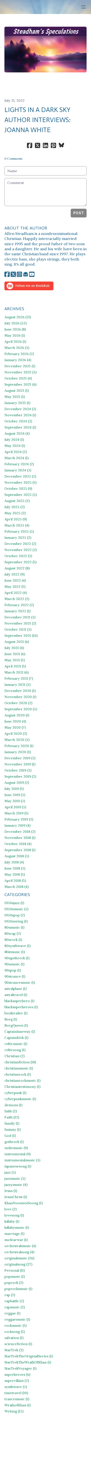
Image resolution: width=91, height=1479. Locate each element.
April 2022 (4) (15, 592)
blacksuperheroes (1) (21, 1007)
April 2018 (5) (15, 880)
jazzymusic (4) (15, 1184)
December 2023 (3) (20, 476)
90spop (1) (12, 970)
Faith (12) (11, 1117)
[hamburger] (83, 7)
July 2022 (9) (14, 574)
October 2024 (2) (18, 421)
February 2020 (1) (18, 746)
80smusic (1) (14, 927)
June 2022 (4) (15, 580)
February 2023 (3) (19, 531)
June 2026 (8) (15, 329)
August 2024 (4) (17, 433)
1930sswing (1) (16, 921)
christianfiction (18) (20, 1062)
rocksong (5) (14, 1331)
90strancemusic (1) (19, 982)
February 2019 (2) (18, 819)
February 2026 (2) (19, 354)
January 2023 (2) (17, 537)
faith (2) (10, 1111)
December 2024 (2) (20, 409)
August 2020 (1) (16, 715)
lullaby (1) (11, 1221)
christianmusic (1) (18, 1068)
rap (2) (9, 1295)
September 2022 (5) (20, 562)
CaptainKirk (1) (16, 1037)
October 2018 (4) (17, 844)
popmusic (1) (14, 1276)
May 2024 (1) (14, 445)
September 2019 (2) (20, 776)
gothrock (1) (14, 1141)
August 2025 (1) (16, 390)
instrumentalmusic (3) (22, 1160)
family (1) (11, 1123)
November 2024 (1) (20, 415)
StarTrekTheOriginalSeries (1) (28, 1356)
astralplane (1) (15, 988)
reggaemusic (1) (17, 1319)
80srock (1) (13, 939)
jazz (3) (10, 1172)
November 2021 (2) (20, 623)
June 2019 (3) (14, 795)
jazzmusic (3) (14, 1178)
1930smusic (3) (16, 909)
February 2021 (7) (18, 678)
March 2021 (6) (16, 672)
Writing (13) (13, 1411)
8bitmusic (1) (14, 952)
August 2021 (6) (16, 641)
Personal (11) (14, 1270)
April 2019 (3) (15, 807)
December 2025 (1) (19, 366)
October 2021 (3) (17, 629)
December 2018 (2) (19, 831)
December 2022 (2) (20, 543)
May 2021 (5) (14, 660)
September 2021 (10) (21, 635)
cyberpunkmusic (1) (20, 1099)
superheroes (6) (17, 1374)
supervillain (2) (16, 1380)
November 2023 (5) (20, 482)
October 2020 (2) (18, 703)
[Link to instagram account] (19, 274)
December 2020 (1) (20, 690)
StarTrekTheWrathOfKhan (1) (27, 1362)
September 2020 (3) (20, 709)
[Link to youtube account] (31, 274)
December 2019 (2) (19, 758)
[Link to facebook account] (7, 274)
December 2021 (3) (19, 617)
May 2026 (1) (14, 335)
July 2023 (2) (14, 507)
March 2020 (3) (16, 739)
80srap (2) (12, 933)
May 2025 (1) (14, 396)
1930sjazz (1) (14, 903)
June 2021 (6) (14, 654)
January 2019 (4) (17, 825)
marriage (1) (14, 1233)
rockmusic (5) (15, 1325)
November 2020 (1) (20, 697)
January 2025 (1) (17, 403)
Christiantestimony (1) (22, 1086)
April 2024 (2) (15, 452)
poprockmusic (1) (18, 1288)
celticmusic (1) (15, 1043)
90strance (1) (14, 976)
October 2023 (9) (18, 488)
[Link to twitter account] (13, 274)
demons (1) (13, 1105)
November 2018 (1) (19, 837)
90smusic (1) (14, 964)
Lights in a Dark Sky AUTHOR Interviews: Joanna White (37, 120)
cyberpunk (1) (15, 1092)
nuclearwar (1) (16, 1239)
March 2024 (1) (16, 458)
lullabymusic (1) (16, 1227)
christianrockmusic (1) (22, 1080)
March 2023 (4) (16, 525)
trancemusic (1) (16, 1399)
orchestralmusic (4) (20, 1246)
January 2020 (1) (17, 752)
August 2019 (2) (16, 782)
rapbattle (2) (14, 1301)
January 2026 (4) (17, 360)
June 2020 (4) (15, 721)
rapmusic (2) (14, 1307)
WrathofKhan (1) (17, 1405)
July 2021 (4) (14, 648)
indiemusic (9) (16, 1148)
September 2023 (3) (20, 494)
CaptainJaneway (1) (19, 1031)
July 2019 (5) (14, 788)
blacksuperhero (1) (19, 1001)
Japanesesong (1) (17, 1166)
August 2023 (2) (17, 501)
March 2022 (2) (16, 599)
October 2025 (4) (18, 378)
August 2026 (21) (17, 317)
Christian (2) (14, 1056)
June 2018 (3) (14, 868)
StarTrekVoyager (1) (20, 1368)
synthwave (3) (15, 1386)
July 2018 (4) (14, 862)
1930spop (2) (14, 915)
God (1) (10, 1135)
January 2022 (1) (17, 611)
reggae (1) (12, 1313)
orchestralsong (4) (19, 1252)
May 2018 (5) (14, 874)
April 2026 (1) (15, 341)
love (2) (10, 1209)
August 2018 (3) (16, 856)
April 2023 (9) (15, 519)
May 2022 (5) (14, 586)
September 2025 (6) (20, 384)
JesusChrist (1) (15, 1197)
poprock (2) (13, 1282)
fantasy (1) (12, 1129)
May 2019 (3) (14, 801)
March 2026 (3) (16, 347)
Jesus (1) (10, 1190)
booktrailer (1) (15, 1013)
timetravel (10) (16, 1393)
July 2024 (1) (14, 439)
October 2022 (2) (18, 556)
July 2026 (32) (15, 323)
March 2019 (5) (16, 813)
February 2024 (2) (19, 464)
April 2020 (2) (15, 733)
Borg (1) (10, 1019)
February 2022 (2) (19, 605)
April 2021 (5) (15, 666)
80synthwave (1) (17, 945)
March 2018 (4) (16, 886)
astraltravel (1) (15, 994)
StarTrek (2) (13, 1350)
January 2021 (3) (17, 684)
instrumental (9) (17, 1154)
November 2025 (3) (20, 372)
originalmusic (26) (19, 1258)
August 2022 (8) (17, 568)
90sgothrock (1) (16, 958)
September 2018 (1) (19, 850)
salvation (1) (13, 1337)
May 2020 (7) (15, 727)
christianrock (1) (17, 1074)
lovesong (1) (14, 1215)
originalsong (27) (18, 1264)
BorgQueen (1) (16, 1025)
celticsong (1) (14, 1050)
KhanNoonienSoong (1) (23, 1203)
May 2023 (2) (15, 513)
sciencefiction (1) (18, 1344)
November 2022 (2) (20, 550)
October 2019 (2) (17, 770)
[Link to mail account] (25, 274)
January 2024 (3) (17, 470)
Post (78, 213)
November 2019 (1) (19, 764)
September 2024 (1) (20, 427)
